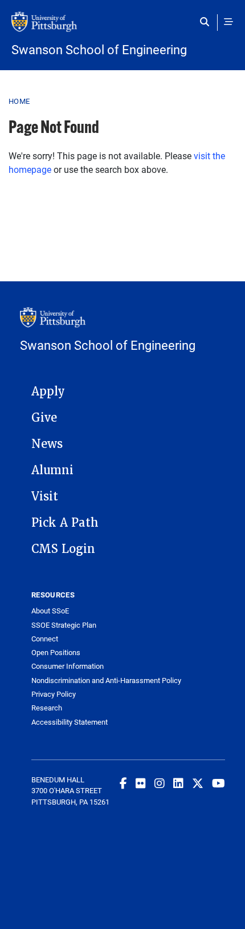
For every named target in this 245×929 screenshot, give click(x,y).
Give (44, 417)
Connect (44, 639)
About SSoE (50, 611)
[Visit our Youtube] (218, 782)
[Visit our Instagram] (159, 782)
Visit (44, 496)
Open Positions (55, 652)
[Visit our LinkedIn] (178, 782)
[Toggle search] (207, 21)
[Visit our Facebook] (123, 782)
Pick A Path (65, 522)
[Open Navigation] (228, 21)
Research (46, 708)
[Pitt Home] (122, 27)
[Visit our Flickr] (141, 782)
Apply (48, 391)
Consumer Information (67, 666)
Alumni (52, 470)
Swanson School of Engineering (99, 49)
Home (19, 101)
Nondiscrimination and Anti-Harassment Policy (106, 680)
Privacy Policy (53, 694)
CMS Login (63, 549)
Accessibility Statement (69, 722)
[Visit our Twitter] (197, 782)
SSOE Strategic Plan (63, 625)
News (47, 444)
